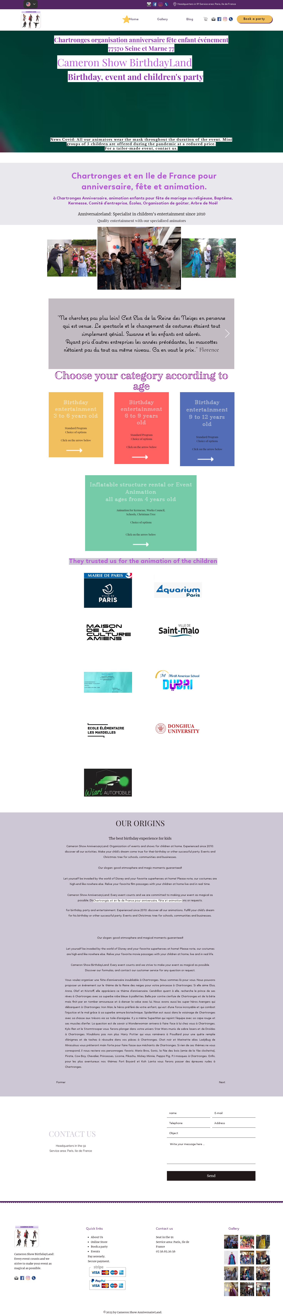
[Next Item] (227, 333)
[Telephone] (166, 4)
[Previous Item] (55, 333)
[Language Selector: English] (30, 4)
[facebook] (155, 4)
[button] (206, 19)
